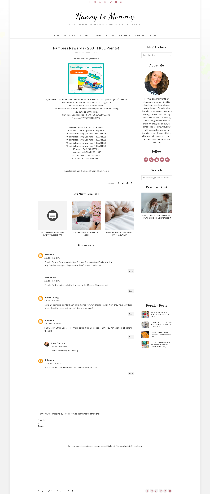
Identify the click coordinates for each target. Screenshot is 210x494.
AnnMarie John (70, 491)
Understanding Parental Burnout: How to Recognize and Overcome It (156, 217)
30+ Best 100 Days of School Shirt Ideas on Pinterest (160, 314)
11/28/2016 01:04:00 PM (59, 347)
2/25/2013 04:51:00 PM (52, 281)
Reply (131, 271)
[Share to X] (123, 183)
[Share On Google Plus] (132, 183)
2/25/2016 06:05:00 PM (52, 301)
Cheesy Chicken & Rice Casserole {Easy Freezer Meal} (161, 334)
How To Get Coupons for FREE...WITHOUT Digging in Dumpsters (161, 324)
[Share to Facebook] (118, 183)
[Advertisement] (156, 261)
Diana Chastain (58, 343)
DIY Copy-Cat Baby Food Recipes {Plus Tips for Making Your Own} (160, 344)
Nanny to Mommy (105, 16)
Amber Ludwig (51, 297)
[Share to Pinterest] (127, 183)
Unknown (49, 254)
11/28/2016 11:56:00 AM (52, 324)
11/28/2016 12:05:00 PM (52, 363)
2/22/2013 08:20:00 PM (52, 258)
